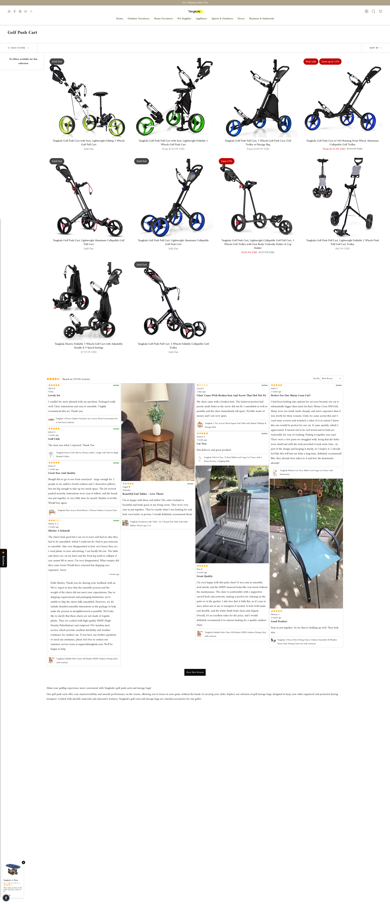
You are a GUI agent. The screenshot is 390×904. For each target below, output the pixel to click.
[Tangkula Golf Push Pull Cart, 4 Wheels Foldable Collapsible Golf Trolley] (173, 301)
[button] (138, 19)
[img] (232, 566)
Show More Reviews (195, 672)
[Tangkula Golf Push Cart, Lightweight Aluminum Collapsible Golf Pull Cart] (89, 197)
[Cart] (380, 11)
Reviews (3, 561)
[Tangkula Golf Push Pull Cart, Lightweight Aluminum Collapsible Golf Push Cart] (173, 197)
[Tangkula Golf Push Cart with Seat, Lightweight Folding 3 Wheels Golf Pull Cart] (89, 97)
